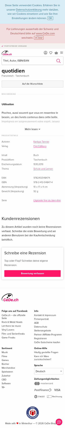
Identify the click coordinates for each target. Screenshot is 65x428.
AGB (36, 323)
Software (6, 383)
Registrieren (40, 338)
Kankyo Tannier (41, 142)
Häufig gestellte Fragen (46, 352)
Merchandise (8, 367)
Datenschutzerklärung (29, 9)
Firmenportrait (41, 319)
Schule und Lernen (43, 169)
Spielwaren (7, 371)
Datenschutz (40, 326)
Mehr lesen (31, 129)
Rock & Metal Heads (12, 322)
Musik (5, 352)
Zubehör (6, 375)
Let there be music (11, 326)
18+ (3, 387)
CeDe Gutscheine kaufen (47, 342)
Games (5, 360)
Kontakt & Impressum (45, 315)
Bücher (5, 364)
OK (50, 18)
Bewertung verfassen (32, 273)
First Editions (40, 146)
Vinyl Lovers (8, 329)
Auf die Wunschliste (32, 83)
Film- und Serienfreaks (13, 333)
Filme (4, 356)
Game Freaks (8, 337)
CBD (4, 379)
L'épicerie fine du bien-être (47, 200)
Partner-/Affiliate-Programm (48, 334)
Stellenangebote (42, 330)
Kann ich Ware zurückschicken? (42, 358)
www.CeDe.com (45, 33)
